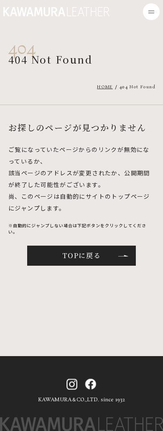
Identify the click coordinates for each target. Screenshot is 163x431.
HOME (105, 87)
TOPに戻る (81, 255)
